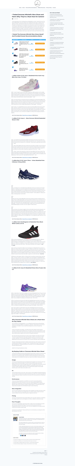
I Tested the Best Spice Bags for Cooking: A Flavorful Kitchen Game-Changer (25, 443)
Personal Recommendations (31, 7)
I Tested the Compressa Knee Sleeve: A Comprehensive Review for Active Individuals (57, 44)
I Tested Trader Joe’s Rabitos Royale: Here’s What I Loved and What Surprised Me (26, 442)
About (23, 7)
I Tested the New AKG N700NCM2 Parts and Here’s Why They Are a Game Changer (56, 57)
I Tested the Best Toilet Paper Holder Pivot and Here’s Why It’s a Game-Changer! (57, 39)
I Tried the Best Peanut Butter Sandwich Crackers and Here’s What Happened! (56, 34)
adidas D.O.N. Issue (18, 268)
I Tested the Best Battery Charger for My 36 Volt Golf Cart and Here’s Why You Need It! (57, 29)
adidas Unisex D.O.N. (18, 75)
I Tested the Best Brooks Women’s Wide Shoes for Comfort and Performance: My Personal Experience (57, 52)
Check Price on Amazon (40, 43)
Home (20, 7)
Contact (54, 7)
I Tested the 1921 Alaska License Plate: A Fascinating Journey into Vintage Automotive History (38, 453)
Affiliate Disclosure (41, 7)
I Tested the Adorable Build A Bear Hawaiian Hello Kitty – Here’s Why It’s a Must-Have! (57, 24)
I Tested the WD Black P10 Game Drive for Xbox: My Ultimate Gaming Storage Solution (27, 439)
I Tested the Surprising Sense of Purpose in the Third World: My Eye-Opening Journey (56, 16)
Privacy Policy (49, 7)
